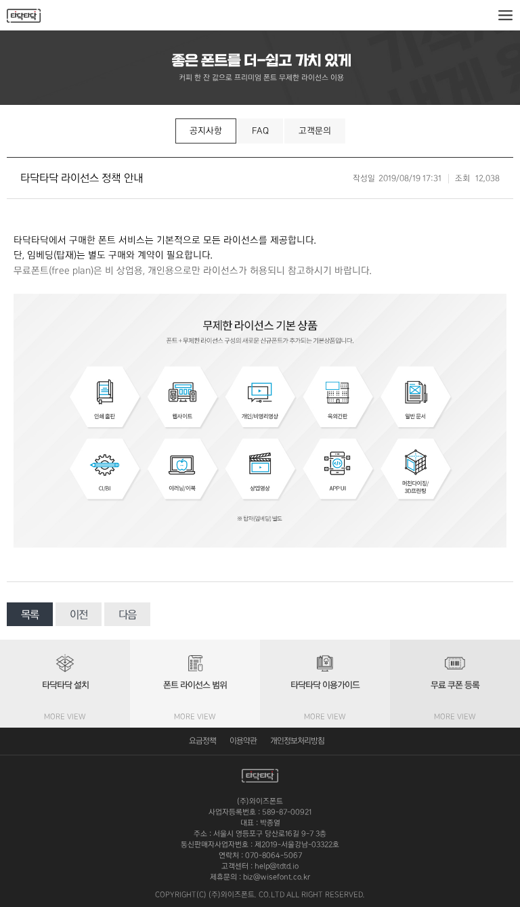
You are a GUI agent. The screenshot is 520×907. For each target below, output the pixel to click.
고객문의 (315, 130)
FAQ (260, 130)
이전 (78, 615)
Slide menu (505, 15)
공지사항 (206, 130)
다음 (127, 615)
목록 (30, 615)
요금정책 (202, 740)
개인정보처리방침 (297, 740)
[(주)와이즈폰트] (24, 15)
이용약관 (243, 740)
